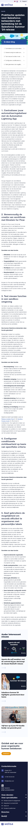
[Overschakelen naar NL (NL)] (17, 1)
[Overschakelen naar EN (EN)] (14, 1)
